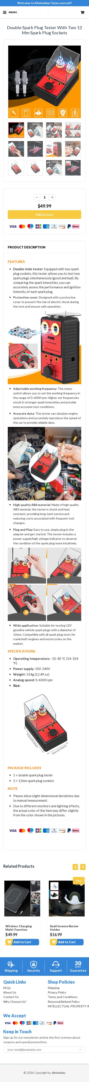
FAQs (7, 988)
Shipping (53, 988)
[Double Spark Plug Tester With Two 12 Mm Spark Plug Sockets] (44, 82)
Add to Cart (22, 942)
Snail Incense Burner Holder (64, 927)
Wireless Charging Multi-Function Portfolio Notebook (19, 929)
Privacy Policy (57, 992)
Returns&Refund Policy (63, 1001)
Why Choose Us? (14, 1001)
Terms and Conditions (63, 997)
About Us (9, 992)
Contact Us (11, 997)
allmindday (58, 1072)
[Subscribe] (80, 1049)
